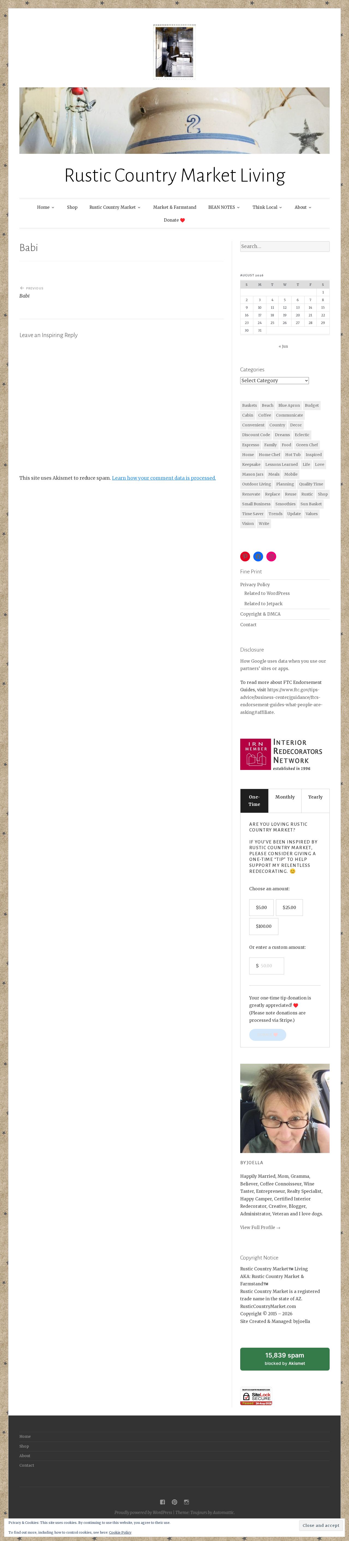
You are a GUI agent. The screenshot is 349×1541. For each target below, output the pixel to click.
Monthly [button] (285, 797)
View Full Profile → (260, 1227)
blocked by (291, 1361)
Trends (275, 513)
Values (312, 513)
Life (306, 464)
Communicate (289, 415)
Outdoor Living (256, 484)
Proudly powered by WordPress (143, 1512)
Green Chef (307, 444)
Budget (312, 405)
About (301, 207)
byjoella (252, 1162)
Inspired (314, 454)
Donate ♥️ (174, 220)
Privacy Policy (255, 584)
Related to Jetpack (263, 603)
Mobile (290, 474)
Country (277, 425)
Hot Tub (293, 454)
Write (264, 523)
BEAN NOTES (221, 207)
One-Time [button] (254, 800)
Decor (296, 425)
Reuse (290, 494)
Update (294, 513)
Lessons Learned (281, 464)
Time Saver (253, 513)
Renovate (251, 494)
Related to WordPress (267, 593)
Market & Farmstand (174, 207)
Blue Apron (289, 405)
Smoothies (285, 504)
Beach (267, 405)
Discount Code (256, 434)
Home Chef (269, 454)
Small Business (256, 504)
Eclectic (302, 434)
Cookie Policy (120, 1532)
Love (319, 464)
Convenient (253, 425)
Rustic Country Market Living (174, 175)
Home (43, 207)
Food (286, 444)
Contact (248, 624)
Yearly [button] (315, 797)
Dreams (282, 434)
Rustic (307, 494)
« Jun (283, 346)
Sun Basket (311, 504)
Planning (285, 484)
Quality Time (311, 484)
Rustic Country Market (112, 207)
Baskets (249, 405)
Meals (273, 474)
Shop (72, 207)
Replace (272, 494)
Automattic (223, 1512)
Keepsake (251, 464)
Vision (248, 523)
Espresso (250, 444)
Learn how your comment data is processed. (164, 478)
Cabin (247, 415)
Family (270, 444)
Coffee (264, 415)
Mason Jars (252, 474)
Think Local (264, 207)
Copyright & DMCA (260, 614)
